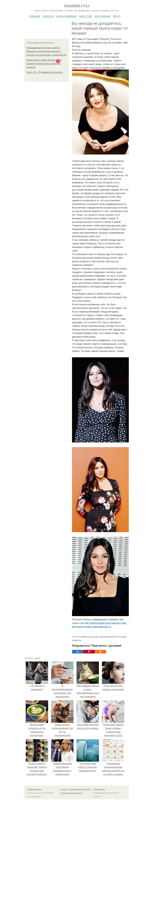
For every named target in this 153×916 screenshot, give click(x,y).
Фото (116, 16)
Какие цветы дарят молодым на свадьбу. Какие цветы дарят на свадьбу (44, 63)
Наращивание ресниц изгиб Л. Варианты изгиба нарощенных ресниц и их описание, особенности (46, 51)
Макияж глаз (76, 5)
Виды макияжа (66, 16)
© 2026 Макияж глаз (34, 789)
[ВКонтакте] (77, 651)
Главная (34, 16)
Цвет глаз (85, 16)
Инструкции (102, 16)
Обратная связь (99, 789)
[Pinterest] (89, 651)
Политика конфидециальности (71, 793)
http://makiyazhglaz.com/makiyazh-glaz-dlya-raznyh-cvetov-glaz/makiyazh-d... (99, 624)
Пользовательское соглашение (79, 789)
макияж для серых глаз (89, 636)
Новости (48, 16)
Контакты (63, 789)
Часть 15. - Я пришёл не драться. (44, 72)
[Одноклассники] (100, 651)
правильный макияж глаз (108, 636)
